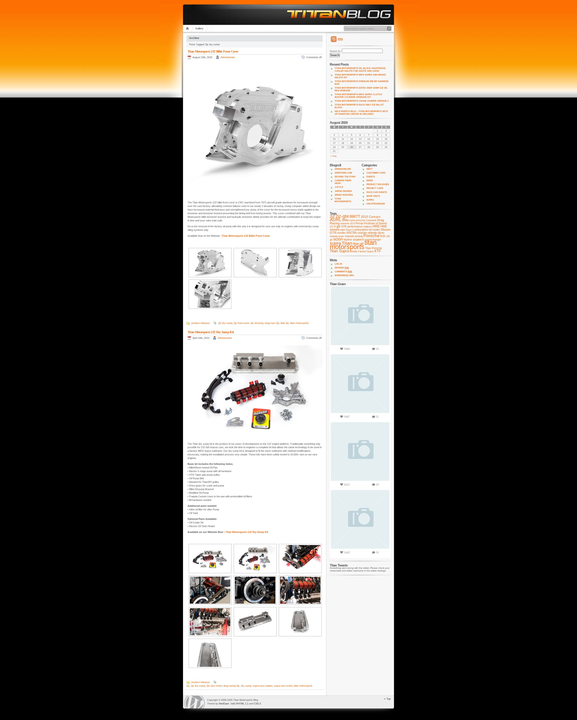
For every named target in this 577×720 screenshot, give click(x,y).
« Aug (333, 156)
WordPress (194, 702)
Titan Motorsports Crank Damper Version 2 (362, 101)
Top (389, 698)
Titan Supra (339, 251)
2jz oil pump (257, 323)
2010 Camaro (370, 216)
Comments (343, 272)
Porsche (371, 235)
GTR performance (352, 226)
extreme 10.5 (347, 223)
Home (188, 28)
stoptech (358, 239)
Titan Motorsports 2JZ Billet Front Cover (213, 51)
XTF (377, 251)
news (369, 180)
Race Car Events (376, 192)
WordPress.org (344, 275)
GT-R (333, 226)
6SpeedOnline (343, 169)
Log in (338, 264)
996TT (369, 169)
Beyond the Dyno (345, 177)
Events (370, 177)
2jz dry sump (225, 323)
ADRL (335, 219)
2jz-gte (342, 216)
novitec (341, 232)
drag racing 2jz (231, 685)
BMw (345, 220)
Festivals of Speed (375, 223)
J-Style (339, 187)
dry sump (246, 685)
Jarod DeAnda (343, 191)
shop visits (373, 196)
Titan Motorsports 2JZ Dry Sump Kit (211, 332)
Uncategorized (375, 204)
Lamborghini (360, 229)
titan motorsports (299, 323)
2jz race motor (214, 685)
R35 (382, 236)
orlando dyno (376, 232)
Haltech (368, 226)
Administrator (228, 57)
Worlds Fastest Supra (361, 251)
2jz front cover (241, 323)
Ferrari (359, 223)
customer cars (375, 173)
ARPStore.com (343, 173)
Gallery (199, 28)
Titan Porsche (373, 248)
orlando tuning (354, 236)
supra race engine (262, 685)
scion (338, 239)
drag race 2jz (272, 323)
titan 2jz (285, 323)
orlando (362, 232)
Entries (342, 268)
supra (370, 200)
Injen (343, 229)
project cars (374, 188)
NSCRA (352, 232)
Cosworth (371, 220)
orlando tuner (337, 236)
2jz (188, 685)
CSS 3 (257, 703)
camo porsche (357, 220)
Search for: (335, 51)
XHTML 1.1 (242, 703)
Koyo (349, 229)
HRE (376, 226)
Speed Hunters (344, 195)
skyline (347, 239)
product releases (200, 323)
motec (376, 229)
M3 (370, 229)
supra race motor (283, 685)
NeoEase (224, 703)
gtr (338, 226)
